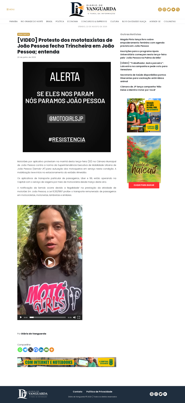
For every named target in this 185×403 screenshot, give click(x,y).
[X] (30, 349)
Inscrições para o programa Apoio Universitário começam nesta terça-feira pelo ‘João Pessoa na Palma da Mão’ (143, 54)
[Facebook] (35, 349)
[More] (51, 349)
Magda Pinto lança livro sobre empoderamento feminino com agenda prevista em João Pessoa (142, 43)
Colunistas (170, 21)
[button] (49, 262)
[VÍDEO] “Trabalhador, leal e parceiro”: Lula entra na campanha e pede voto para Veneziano (143, 66)
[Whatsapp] (20, 349)
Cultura (114, 21)
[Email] (46, 349)
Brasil (49, 21)
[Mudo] (74, 317)
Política (60, 21)
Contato (77, 391)
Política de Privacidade (99, 391)
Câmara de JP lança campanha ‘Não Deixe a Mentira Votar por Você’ (140, 88)
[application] (49, 262)
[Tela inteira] (78, 317)
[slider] (48, 317)
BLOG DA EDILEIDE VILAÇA (134, 21)
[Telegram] (25, 349)
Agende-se (155, 21)
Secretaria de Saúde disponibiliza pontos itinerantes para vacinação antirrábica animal (143, 78)
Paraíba (13, 21)
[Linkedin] (41, 349)
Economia (72, 21)
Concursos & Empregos (94, 21)
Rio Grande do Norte (32, 21)
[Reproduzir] (21, 317)
